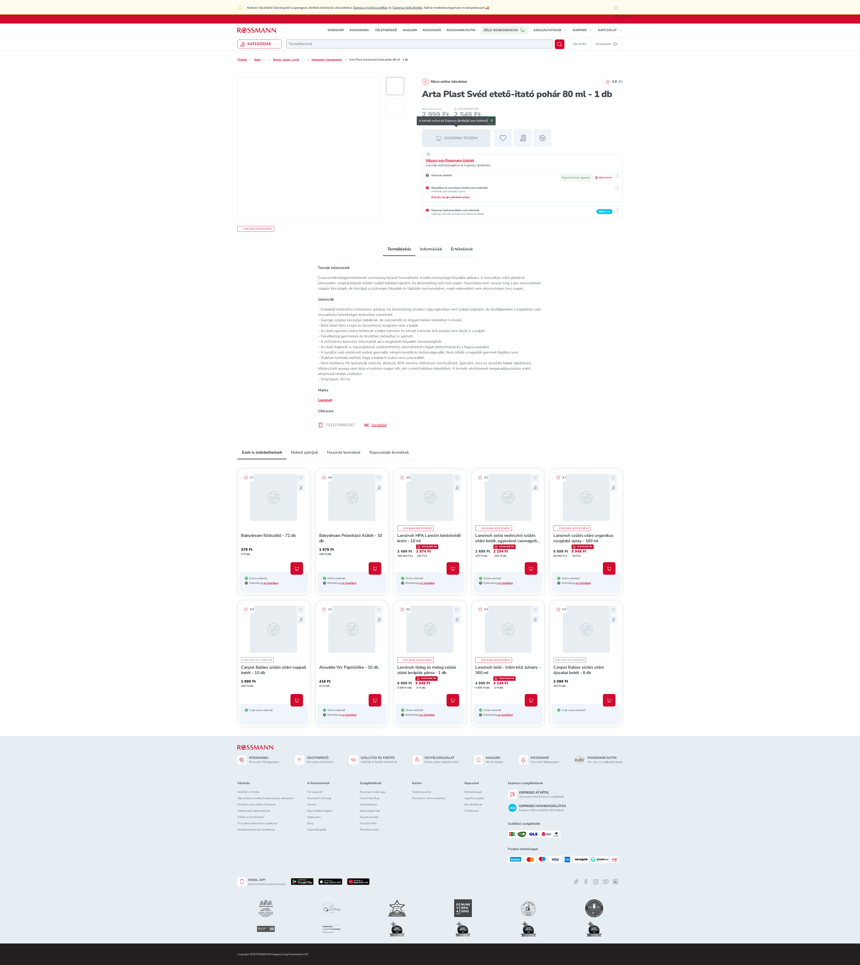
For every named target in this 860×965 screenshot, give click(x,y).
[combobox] (419, 43)
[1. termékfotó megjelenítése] (395, 86)
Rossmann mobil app (372, 792)
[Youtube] (605, 882)
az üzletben (271, 583)
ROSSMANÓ (432, 30)
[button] (550, 30)
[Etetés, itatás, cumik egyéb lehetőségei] (302, 59)
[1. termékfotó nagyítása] (309, 149)
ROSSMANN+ (360, 30)
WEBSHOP (335, 30)
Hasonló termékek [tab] (343, 452)
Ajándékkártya (368, 804)
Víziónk (311, 804)
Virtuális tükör (368, 823)
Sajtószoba (313, 817)
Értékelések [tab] (462, 249)
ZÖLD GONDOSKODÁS (501, 30)
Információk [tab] (431, 249)
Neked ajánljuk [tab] (304, 452)
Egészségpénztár (370, 811)
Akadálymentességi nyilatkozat (256, 829)
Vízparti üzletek (369, 817)
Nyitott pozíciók (421, 792)
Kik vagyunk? (315, 792)
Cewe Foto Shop (370, 798)
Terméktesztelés (369, 829)
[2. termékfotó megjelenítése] (395, 108)
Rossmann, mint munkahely (428, 798)
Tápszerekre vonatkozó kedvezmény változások (265, 798)
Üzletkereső (471, 811)
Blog (310, 823)
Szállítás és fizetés (248, 792)
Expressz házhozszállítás (370, 8)
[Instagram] (595, 882)
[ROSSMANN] (255, 747)
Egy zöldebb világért (319, 811)
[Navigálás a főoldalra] (256, 30)
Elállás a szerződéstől (250, 817)
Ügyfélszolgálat (474, 798)
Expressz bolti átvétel (407, 8)
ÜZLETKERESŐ (386, 30)
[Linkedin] (615, 881)
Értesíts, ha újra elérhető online (450, 197)
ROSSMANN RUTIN (461, 30)
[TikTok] (576, 882)
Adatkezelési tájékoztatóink (253, 811)
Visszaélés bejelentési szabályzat (257, 823)
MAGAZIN (410, 30)
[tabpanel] (430, 346)
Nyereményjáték (316, 829)
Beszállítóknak (473, 804)
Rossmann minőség (319, 798)
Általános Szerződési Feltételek (256, 804)
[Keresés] (559, 44)
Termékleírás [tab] (399, 249)
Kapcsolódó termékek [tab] (389, 452)
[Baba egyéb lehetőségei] (264, 59)
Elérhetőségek (473, 792)
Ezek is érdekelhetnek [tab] (262, 452)
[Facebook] (586, 882)
